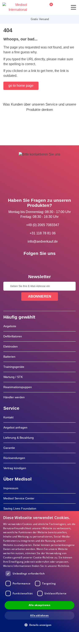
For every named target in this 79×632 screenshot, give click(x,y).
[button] (40, 624)
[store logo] (15, 7)
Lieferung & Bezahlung (18, 437)
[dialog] (39, 571)
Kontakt (8, 417)
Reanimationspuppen (17, 387)
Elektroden (10, 346)
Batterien (9, 356)
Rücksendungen (14, 458)
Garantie (9, 447)
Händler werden (14, 397)
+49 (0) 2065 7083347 (42, 225)
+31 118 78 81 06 (43, 233)
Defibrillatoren (12, 336)
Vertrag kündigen (14, 468)
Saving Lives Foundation (19, 508)
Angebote (9, 326)
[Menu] (73, 7)
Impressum (10, 488)
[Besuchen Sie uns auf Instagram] (51, 262)
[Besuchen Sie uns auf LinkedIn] (39, 262)
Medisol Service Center (18, 498)
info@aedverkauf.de (43, 241)
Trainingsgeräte (13, 366)
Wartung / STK (13, 377)
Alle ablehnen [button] (39, 615)
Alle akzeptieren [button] (39, 605)
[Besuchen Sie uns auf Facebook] (27, 262)
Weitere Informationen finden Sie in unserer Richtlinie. (36, 566)
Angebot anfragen (15, 427)
